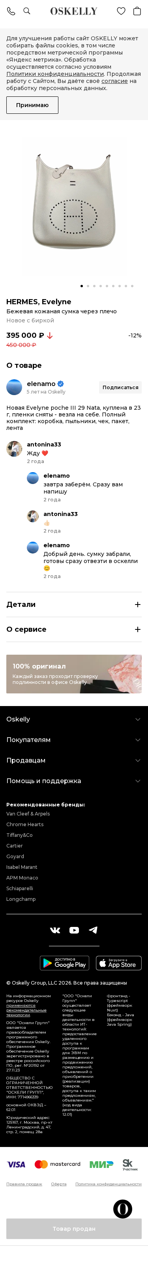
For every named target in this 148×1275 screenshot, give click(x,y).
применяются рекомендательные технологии (26, 1010)
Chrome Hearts (24, 824)
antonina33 (44, 444)
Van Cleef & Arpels (28, 814)
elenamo (41, 384)
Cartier (14, 846)
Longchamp (21, 899)
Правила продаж (24, 1184)
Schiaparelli (19, 888)
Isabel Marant (21, 867)
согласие (114, 81)
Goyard (15, 856)
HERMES (22, 302)
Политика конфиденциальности (108, 1184)
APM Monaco (22, 878)
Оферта (59, 1184)
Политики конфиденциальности (55, 73)
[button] (82, 286)
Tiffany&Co (19, 835)
